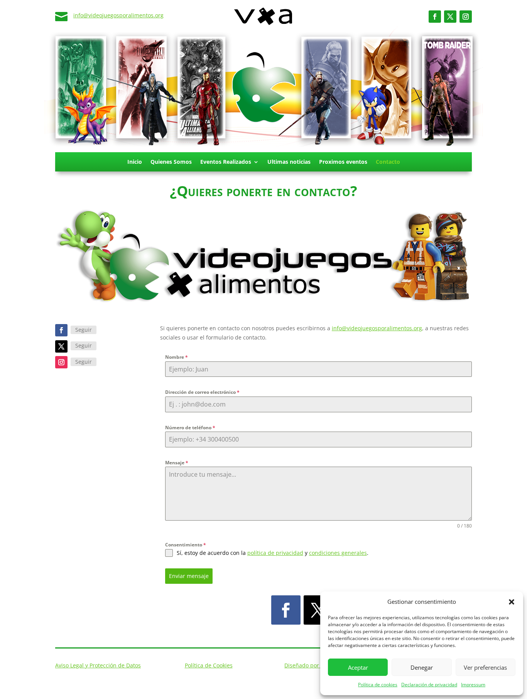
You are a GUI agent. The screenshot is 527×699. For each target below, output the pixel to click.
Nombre (176, 357)
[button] (511, 602)
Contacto (388, 162)
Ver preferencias (485, 667)
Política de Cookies (209, 665)
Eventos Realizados (225, 162)
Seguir (83, 329)
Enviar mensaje (189, 576)
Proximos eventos (343, 162)
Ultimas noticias (289, 162)
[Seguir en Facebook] (435, 16)
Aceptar (358, 667)
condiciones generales (338, 552)
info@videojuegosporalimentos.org (118, 15)
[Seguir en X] (450, 16)
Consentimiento (185, 544)
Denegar (421, 667)
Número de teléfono (190, 427)
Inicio (134, 162)
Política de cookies (377, 684)
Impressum (473, 684)
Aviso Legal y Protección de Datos (98, 665)
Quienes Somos (171, 162)
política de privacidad (275, 552)
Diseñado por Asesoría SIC (318, 665)
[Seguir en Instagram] (465, 16)
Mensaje (176, 462)
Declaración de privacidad (429, 684)
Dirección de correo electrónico (202, 392)
